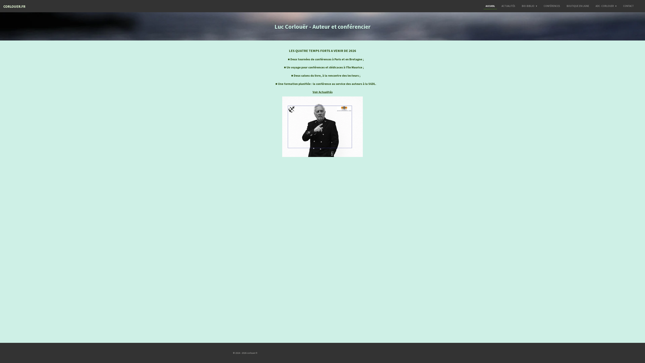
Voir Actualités (323, 92)
